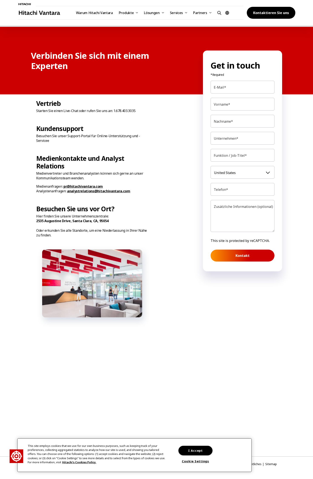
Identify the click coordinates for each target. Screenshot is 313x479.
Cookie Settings (195, 461)
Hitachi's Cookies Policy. (79, 462)
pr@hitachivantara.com (83, 186)
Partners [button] (200, 12)
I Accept (195, 451)
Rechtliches (253, 464)
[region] (134, 455)
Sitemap (271, 464)
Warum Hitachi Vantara (94, 12)
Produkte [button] (126, 12)
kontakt (242, 255)
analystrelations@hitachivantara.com (98, 191)
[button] (219, 12)
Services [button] (176, 12)
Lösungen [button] (151, 12)
